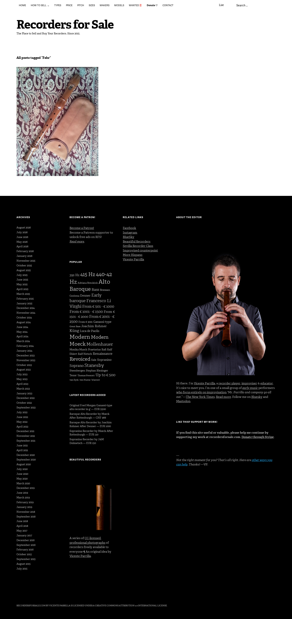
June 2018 (22, 521)
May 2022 (21, 422)
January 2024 (24, 350)
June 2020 (22, 474)
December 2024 (25, 308)
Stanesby (94, 365)
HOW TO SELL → (40, 5)
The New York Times (200, 397)
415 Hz (87, 274)
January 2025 (24, 303)
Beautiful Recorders (136, 242)
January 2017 (24, 535)
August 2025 (23, 270)
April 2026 (22, 246)
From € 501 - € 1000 (98, 306)
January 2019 (24, 507)
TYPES (57, 5)
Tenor (73, 375)
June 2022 (22, 417)
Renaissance (102, 353)
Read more (223, 397)
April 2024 (22, 336)
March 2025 (23, 294)
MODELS (119, 5)
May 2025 (22, 284)
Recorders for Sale (65, 24)
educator (266, 383)
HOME (22, 5)
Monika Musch (78, 349)
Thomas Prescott (86, 375)
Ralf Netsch (85, 354)
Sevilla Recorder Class (138, 246)
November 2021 (25, 436)
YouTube (40, 595)
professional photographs (87, 543)
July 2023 (21, 374)
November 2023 (25, 360)
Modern (80, 336)
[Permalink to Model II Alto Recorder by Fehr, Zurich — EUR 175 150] (57, 121)
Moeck (78, 343)
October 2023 (24, 365)
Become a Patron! (82, 228)
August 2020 (23, 464)
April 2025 (22, 289)
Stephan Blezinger (97, 370)
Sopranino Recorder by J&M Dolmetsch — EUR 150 (87, 441)
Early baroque (86, 298)
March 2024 (23, 341)
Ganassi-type (102, 322)
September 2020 (26, 459)
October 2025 (24, 265)
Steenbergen (77, 370)
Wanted (95, 379)
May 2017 (21, 530)
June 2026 (22, 237)
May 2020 (22, 478)
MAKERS (104, 5)
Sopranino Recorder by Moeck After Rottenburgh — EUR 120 (91, 432)
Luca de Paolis (89, 331)
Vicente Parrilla (80, 556)
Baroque (80, 288)
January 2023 (24, 393)
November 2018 (25, 512)
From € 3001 (85, 322)
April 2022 (22, 426)
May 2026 (22, 242)
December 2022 (25, 398)
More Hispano (132, 255)
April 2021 (22, 450)
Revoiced (80, 359)
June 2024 (22, 327)
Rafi (104, 349)
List (221, 5)
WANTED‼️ (135, 5)
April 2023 (22, 384)
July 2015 (21, 568)
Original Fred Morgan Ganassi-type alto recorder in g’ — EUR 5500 (91, 407)
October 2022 (24, 402)
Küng (74, 330)
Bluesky (256, 397)
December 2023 (25, 355)
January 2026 (24, 256)
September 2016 (26, 545)
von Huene (85, 379)
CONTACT (167, 5)
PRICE (69, 5)
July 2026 (22, 232)
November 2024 (25, 312)
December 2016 (25, 540)
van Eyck (74, 379)
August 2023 (23, 369)
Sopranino (104, 360)
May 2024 (22, 332)
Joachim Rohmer (94, 326)
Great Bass (75, 326)
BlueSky (128, 237)
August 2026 (23, 227)
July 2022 (21, 412)
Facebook (129, 228)
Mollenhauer (99, 344)
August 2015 (23, 564)
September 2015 (26, 559)
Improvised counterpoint (140, 250)
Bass (95, 289)
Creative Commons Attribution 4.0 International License (131, 605)
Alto (104, 281)
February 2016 (25, 549)
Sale (93, 360)
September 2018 (26, 516)
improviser (249, 383)
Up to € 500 (105, 374)
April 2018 (22, 526)
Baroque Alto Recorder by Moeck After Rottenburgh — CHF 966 (89, 415)
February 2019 (25, 502)
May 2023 (21, 379)
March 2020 (23, 483)
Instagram (130, 233)
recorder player (229, 383)
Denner (85, 296)
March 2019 (23, 497)
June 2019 (22, 492)
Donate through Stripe (258, 437)
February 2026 (25, 251)
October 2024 (24, 317)
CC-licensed (93, 538)
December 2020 (25, 455)
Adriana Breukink (88, 282)
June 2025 (22, 279)
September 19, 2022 (30, 82)
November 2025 (25, 260)
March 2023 (23, 388)
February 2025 (25, 298)
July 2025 (22, 275)
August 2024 (23, 322)
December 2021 (25, 431)
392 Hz (74, 275)
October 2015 (24, 554)
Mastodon (183, 401)
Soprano (77, 365)
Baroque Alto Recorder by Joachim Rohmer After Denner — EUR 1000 (91, 424)
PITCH (80, 5)
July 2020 (22, 469)
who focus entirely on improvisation (201, 392)
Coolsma (74, 295)
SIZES (92, 5)
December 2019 (25, 488)
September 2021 (25, 440)
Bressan (105, 290)
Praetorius (94, 349)
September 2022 (26, 407)
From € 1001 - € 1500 (86, 311)
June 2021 (22, 445)
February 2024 (25, 346)
